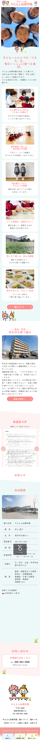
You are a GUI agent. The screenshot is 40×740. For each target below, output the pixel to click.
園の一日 (33, 719)
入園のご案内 (22, 723)
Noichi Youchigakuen (17, 731)
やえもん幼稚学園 (10, 719)
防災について (9, 723)
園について (19, 307)
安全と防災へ (19, 398)
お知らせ (33, 723)
